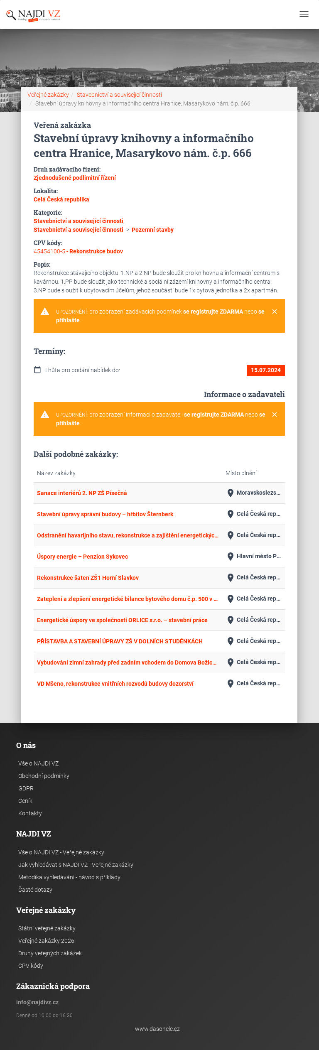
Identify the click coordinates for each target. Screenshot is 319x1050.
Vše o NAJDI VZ (38, 763)
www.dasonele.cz (157, 1028)
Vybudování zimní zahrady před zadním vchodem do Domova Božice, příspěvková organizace (128, 662)
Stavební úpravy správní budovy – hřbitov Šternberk (105, 514)
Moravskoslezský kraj (254, 493)
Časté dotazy (35, 889)
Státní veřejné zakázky (47, 928)
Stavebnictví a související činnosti (119, 94)
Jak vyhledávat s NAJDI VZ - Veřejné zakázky (75, 864)
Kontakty (30, 813)
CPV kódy (30, 965)
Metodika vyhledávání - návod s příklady (69, 877)
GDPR (26, 788)
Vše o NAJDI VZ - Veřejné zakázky (61, 852)
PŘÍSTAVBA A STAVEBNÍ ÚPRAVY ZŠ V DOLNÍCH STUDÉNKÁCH (120, 641)
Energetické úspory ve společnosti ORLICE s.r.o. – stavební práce (122, 620)
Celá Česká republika (254, 514)
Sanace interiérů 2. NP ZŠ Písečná (82, 493)
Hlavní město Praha (254, 557)
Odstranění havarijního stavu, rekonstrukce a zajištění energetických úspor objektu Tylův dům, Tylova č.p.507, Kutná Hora (128, 535)
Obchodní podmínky (43, 776)
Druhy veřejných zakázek (50, 953)
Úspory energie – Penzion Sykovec (82, 556)
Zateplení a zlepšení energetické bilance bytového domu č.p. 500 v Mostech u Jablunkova (128, 599)
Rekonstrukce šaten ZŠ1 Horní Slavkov (88, 577)
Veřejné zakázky (48, 94)
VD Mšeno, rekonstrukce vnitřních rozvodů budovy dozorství (115, 683)
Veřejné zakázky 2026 (46, 940)
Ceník (25, 800)
